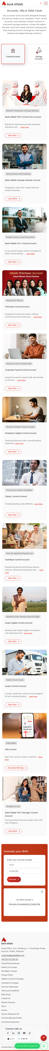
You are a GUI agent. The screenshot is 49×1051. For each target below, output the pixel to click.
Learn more (25, 127)
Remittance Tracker (9, 971)
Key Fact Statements (9, 987)
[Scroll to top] (44, 1038)
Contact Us (5, 998)
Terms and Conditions (10, 991)
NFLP (3, 1006)
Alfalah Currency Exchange (12, 979)
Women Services (8, 1002)
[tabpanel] (24, 458)
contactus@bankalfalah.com (12, 955)
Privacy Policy (7, 975)
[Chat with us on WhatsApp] (44, 1046)
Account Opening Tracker (11, 1018)
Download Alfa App (16, 768)
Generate (13, 879)
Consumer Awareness (10, 1022)
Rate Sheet (5, 994)
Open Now (12, 135)
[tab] (13, 54)
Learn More (13, 199)
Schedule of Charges (9, 983)
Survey (4, 1010)
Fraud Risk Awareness (10, 963)
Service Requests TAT (10, 1014)
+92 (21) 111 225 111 (9, 959)
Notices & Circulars (9, 967)
